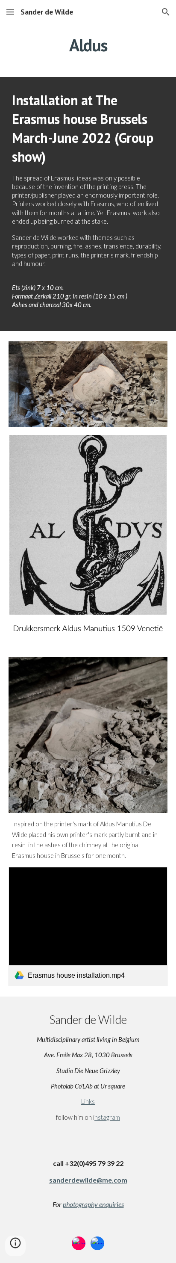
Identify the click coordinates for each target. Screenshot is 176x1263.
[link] (88, 926)
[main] (88, 45)
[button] (10, 12)
